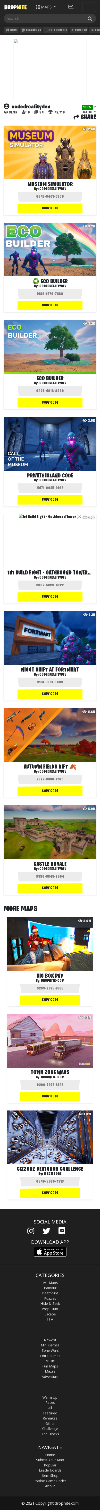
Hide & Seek (50, 1303)
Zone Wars (50, 1350)
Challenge (50, 1428)
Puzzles (50, 1298)
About (50, 1486)
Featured (50, 1413)
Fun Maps (50, 1366)
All (50, 1407)
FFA (50, 1319)
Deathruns (33, 30)
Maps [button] (46, 7)
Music (50, 1361)
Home (14, 30)
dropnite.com (67, 1503)
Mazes (50, 1371)
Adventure (50, 1376)
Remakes (50, 1418)
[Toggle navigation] (89, 7)
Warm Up (50, 1397)
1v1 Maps (50, 1282)
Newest (50, 1340)
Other (50, 1423)
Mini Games (50, 1345)
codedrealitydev (52, 189)
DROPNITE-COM (53, 981)
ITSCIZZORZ (53, 1174)
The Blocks (50, 1434)
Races (50, 1402)
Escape (50, 1314)
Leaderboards (50, 1470)
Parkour (81, 30)
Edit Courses (58, 30)
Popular (50, 1465)
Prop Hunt (50, 1308)
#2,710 (59, 112)
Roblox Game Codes (50, 1481)
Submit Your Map (50, 1459)
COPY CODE (50, 208)
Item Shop (50, 1475)
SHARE (87, 117)
